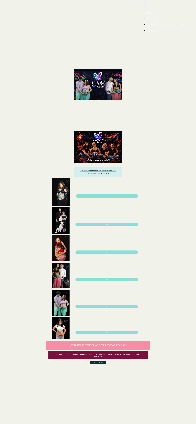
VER (107, 196)
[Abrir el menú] (144, 2)
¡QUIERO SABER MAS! (98, 362)
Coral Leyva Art (24, 18)
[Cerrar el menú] (144, 7)
